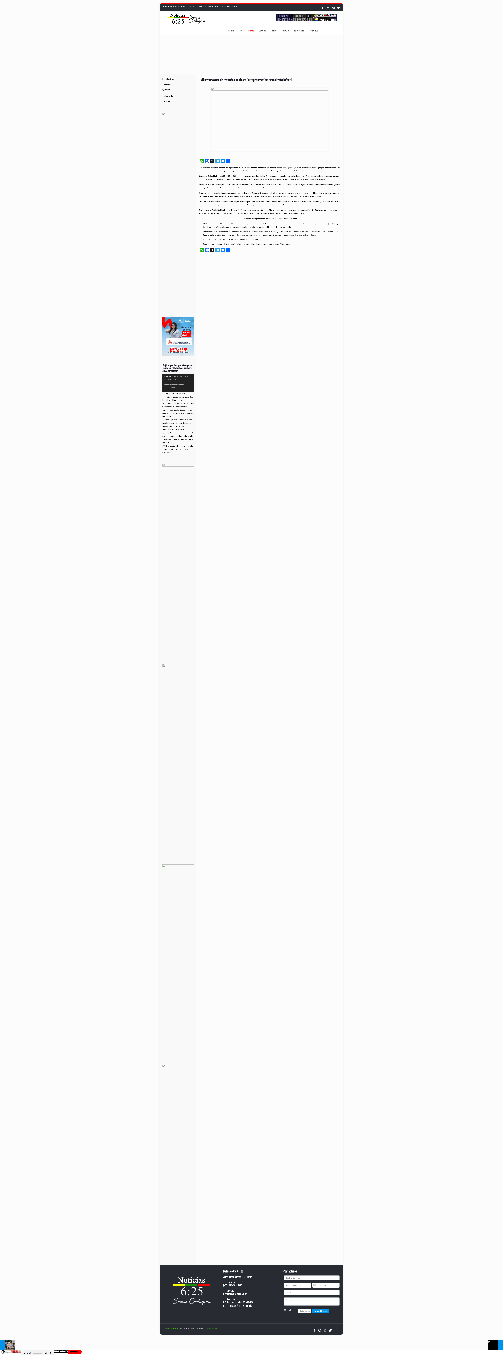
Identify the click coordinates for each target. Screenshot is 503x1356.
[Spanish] (318, 6)
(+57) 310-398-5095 (195, 6)
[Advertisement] (251, 54)
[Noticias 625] (186, 19)
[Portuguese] (314, 6)
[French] (311, 6)
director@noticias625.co (229, 6)
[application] (178, 383)
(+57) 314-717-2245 (211, 6)
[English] (308, 6)
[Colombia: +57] (315, 1285)
